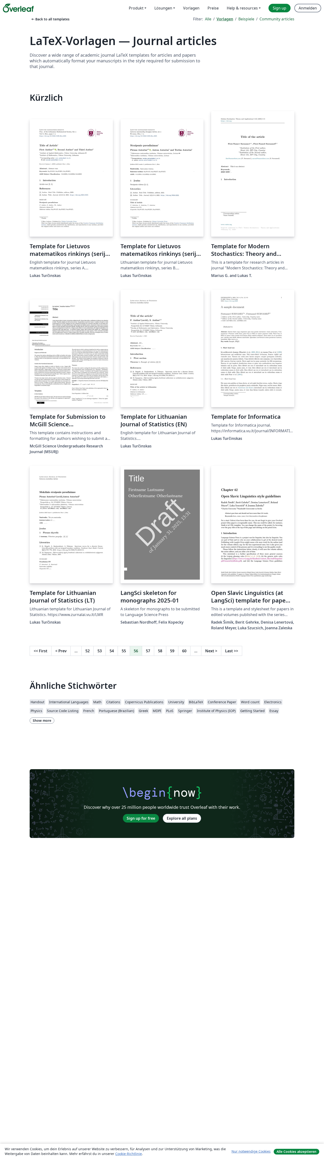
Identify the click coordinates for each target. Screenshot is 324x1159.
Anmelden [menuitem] (308, 8)
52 (87, 650)
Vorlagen (225, 19)
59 (172, 650)
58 (160, 650)
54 (112, 650)
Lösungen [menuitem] (163, 8)
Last (231, 650)
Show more (42, 720)
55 (124, 650)
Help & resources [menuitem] (242, 8)
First (40, 650)
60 (184, 650)
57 (148, 650)
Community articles (276, 19)
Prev (61, 650)
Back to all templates (50, 19)
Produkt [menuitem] (136, 8)
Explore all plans (182, 818)
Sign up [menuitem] (279, 8)
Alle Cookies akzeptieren (296, 1151)
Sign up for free (141, 818)
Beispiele (246, 19)
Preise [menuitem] (213, 8)
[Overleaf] (18, 8)
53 (99, 650)
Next (211, 650)
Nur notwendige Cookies (251, 1151)
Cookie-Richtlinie (128, 1153)
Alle (208, 19)
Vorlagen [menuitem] (191, 8)
